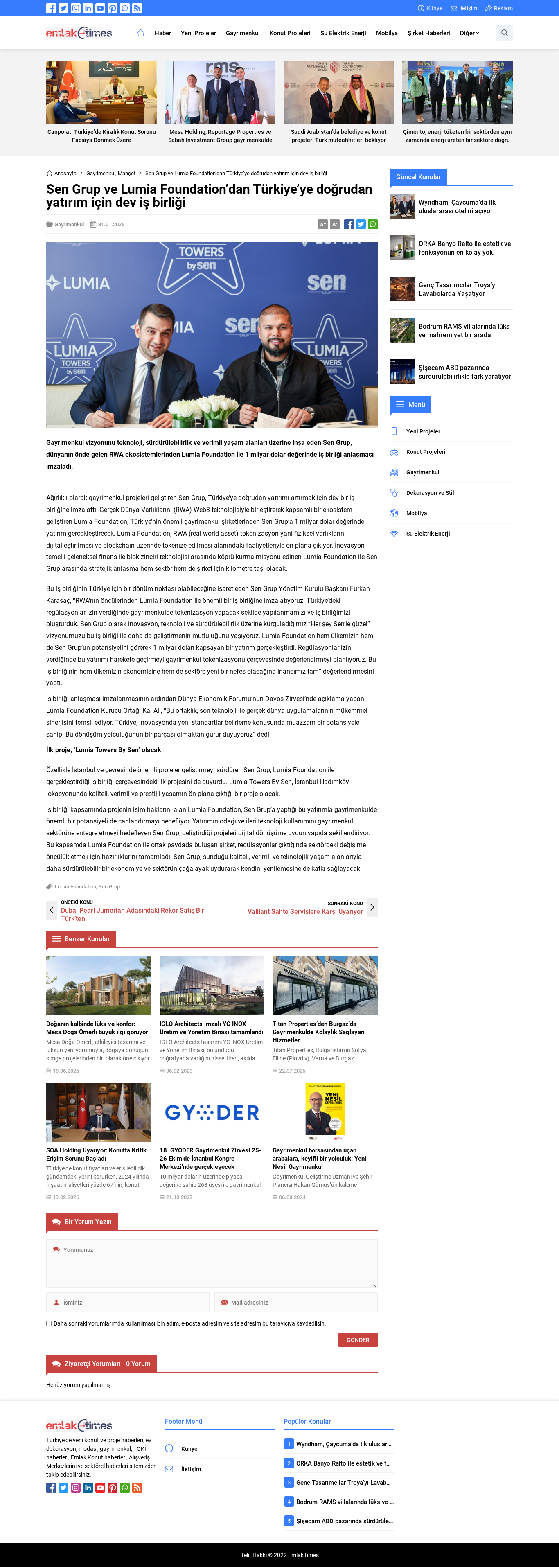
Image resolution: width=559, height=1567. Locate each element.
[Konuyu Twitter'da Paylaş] (361, 224)
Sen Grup (109, 886)
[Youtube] (100, 8)
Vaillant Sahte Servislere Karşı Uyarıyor (305, 911)
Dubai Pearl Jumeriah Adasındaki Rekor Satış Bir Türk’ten (132, 914)
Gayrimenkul (100, 173)
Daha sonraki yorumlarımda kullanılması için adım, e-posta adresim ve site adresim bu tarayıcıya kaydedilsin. (190, 1323)
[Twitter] (63, 8)
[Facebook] (51, 8)
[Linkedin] (88, 8)
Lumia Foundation (75, 886)
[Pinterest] (112, 8)
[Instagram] (76, 8)
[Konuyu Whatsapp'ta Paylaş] (373, 224)
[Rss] (137, 8)
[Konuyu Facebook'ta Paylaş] (349, 224)
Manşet (126, 173)
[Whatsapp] (125, 8)
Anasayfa (65, 173)
